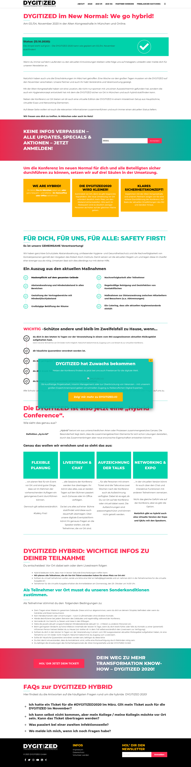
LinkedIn (141, 62)
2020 (90, 4)
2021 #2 (108, 4)
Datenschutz (78, 752)
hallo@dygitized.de (103, 578)
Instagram (130, 62)
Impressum (78, 749)
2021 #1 (99, 4)
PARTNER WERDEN (125, 4)
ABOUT (81, 4)
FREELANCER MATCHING (149, 4)
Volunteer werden (81, 755)
